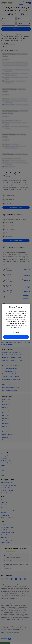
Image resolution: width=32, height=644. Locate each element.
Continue (16, 337)
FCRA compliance (11, 321)
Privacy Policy (12, 313)
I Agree (16, 332)
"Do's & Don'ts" (14, 323)
